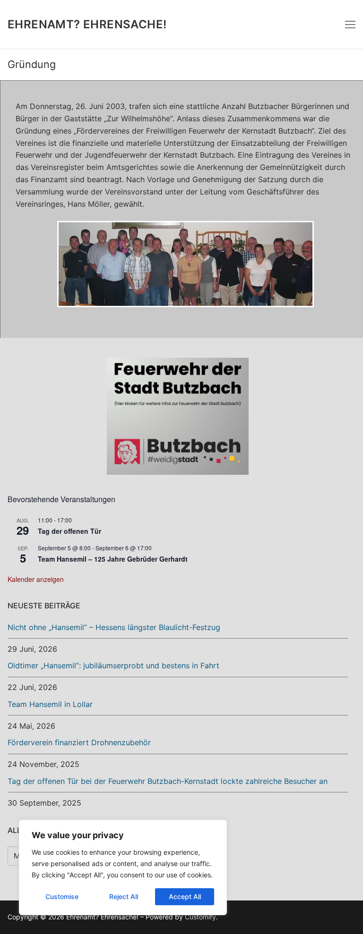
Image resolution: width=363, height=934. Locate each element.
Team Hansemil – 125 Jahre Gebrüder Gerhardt (113, 559)
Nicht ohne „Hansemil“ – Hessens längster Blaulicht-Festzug (114, 627)
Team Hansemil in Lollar (50, 704)
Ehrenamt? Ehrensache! (87, 24)
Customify (200, 917)
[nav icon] (350, 24)
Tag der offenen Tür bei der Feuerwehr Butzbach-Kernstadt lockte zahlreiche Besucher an (168, 781)
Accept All (185, 896)
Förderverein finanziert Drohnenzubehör (79, 742)
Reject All (123, 896)
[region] (123, 867)
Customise (61, 896)
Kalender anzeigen (36, 579)
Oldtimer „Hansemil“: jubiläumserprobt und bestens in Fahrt (113, 665)
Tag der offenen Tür (69, 531)
